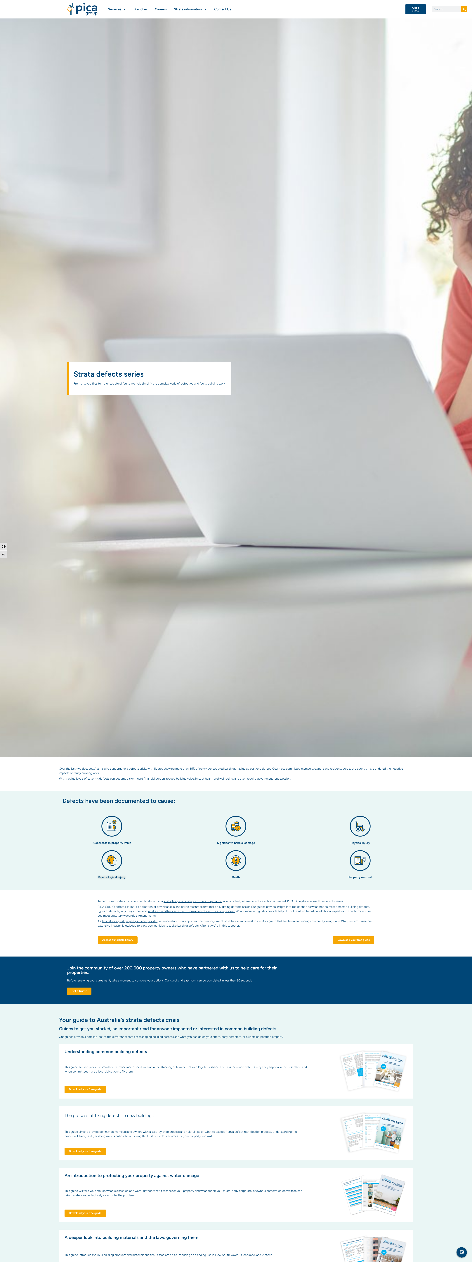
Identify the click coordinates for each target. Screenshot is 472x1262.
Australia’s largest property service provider (129, 921)
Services (114, 9)
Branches (141, 9)
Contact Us (222, 9)
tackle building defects (184, 925)
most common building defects (349, 906)
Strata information (188, 9)
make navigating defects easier (229, 906)
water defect (143, 1191)
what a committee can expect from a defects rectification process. (191, 911)
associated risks (167, 1255)
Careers (161, 9)
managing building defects (156, 1037)
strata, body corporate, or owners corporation (193, 901)
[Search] (464, 9)
